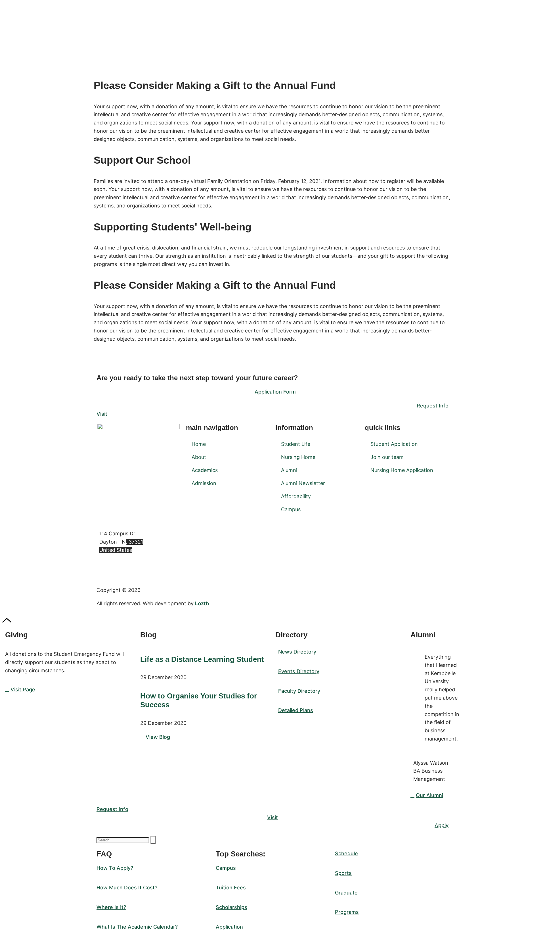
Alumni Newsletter (303, 483)
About (199, 457)
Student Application (394, 444)
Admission (204, 483)
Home (199, 444)
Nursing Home (298, 457)
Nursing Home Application (401, 470)
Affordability (296, 496)
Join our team (387, 457)
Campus (291, 509)
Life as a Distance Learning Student (202, 659)
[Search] (153, 840)
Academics (205, 470)
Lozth (202, 603)
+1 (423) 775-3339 (122, 568)
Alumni (289, 470)
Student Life (295, 444)
